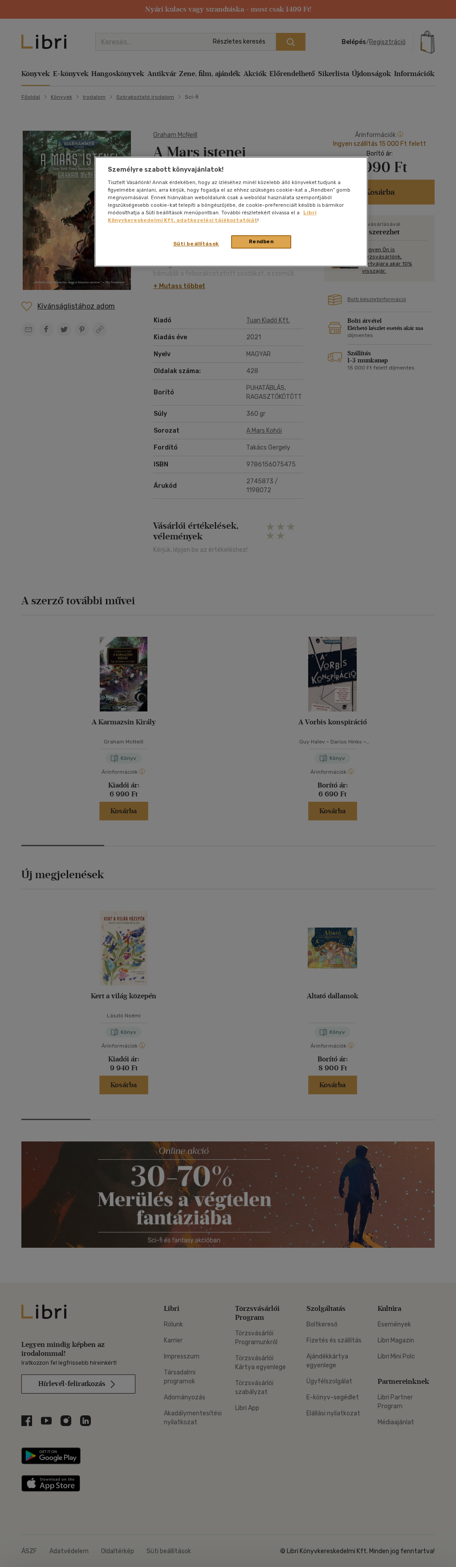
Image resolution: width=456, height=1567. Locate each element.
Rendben (261, 241)
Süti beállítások (196, 244)
